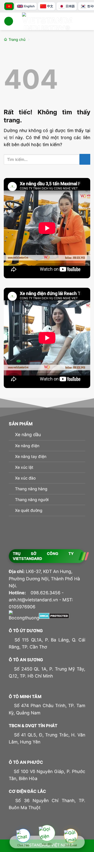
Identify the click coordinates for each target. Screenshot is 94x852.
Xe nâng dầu (28, 434)
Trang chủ (17, 39)
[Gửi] (84, 159)
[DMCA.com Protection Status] (54, 615)
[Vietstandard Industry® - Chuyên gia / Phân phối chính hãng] (47, 21)
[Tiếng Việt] (9, 6)
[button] (8, 21)
